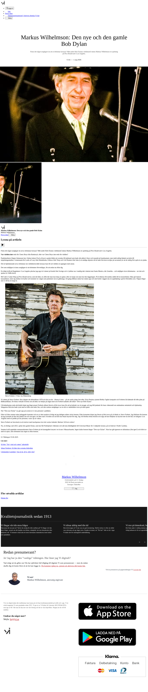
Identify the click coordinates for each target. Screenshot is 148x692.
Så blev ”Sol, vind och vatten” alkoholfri (15, 444)
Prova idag (9, 13)
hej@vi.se (14, 619)
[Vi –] (3, 4)
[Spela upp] (2, 245)
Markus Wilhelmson (74, 476)
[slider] (1, 247)
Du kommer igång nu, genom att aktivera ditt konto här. (63, 566)
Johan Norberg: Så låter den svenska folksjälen (17, 448)
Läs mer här (137, 570)
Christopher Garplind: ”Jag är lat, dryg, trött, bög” (18, 452)
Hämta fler (4, 498)
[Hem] (3, 228)
